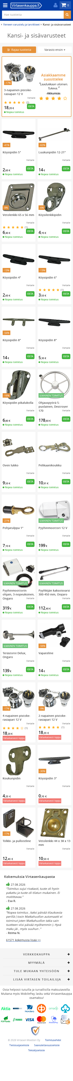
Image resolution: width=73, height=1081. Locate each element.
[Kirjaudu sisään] (54, 5)
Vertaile (31, 97)
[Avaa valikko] (4, 5)
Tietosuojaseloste (19, 1045)
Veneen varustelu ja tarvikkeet (21, 24)
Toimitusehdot (53, 1040)
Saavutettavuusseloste (47, 1045)
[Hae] (67, 15)
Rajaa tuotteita (20, 50)
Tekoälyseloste (36, 1050)
